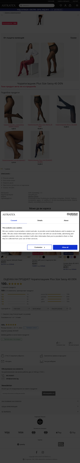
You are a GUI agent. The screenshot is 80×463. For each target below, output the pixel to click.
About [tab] (66, 220)
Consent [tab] (14, 220)
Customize (38, 247)
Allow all (65, 247)
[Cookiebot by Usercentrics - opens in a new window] (68, 214)
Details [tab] (40, 220)
